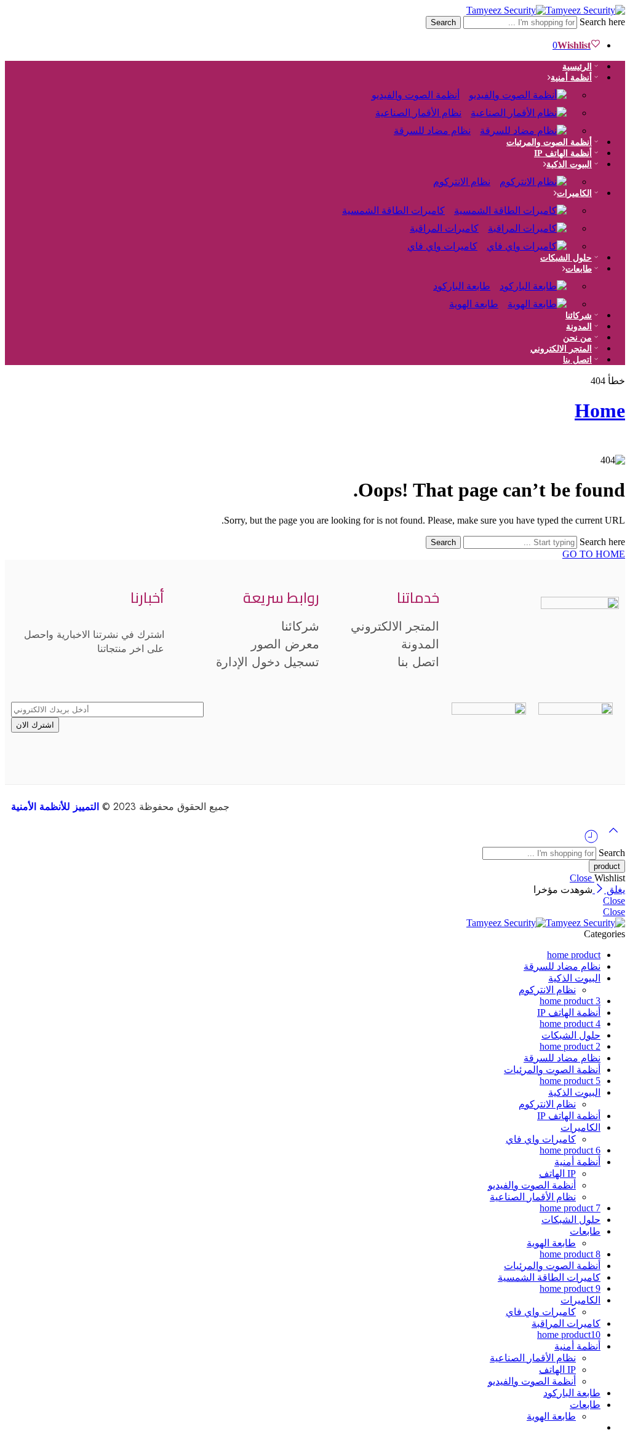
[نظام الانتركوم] (538, 175)
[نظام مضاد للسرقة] (528, 124)
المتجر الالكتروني (561, 348)
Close (582, 878)
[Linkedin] (462, 666)
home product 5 (570, 1080)
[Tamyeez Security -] (545, 10)
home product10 (568, 1334)
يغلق (614, 889)
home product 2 (570, 1046)
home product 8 (570, 1254)
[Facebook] (603, 666)
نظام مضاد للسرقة (432, 130)
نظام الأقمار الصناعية (533, 1197)
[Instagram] (568, 666)
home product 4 (570, 1023)
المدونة (579, 326)
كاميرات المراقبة (566, 1323)
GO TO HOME (593, 554)
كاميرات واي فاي (442, 246)
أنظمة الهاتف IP (563, 153)
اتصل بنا (577, 359)
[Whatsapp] (497, 666)
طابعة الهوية (473, 304)
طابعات (578, 268)
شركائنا (578, 315)
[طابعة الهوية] (542, 297)
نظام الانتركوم (461, 181)
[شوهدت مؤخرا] (591, 841)
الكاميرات (574, 193)
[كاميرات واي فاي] (531, 240)
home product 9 (570, 1288)
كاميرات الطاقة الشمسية (393, 210)
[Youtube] (532, 666)
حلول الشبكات (566, 257)
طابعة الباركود (571, 1393)
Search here (601, 22)
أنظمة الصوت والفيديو (532, 1185)
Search (443, 22)
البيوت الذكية (574, 978)
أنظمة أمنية (577, 1162)
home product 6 (570, 1150)
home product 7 (570, 1208)
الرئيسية (577, 66)
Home (600, 410)
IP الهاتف (557, 1173)
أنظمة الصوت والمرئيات (549, 142)
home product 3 (570, 1001)
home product (573, 955)
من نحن (577, 337)
